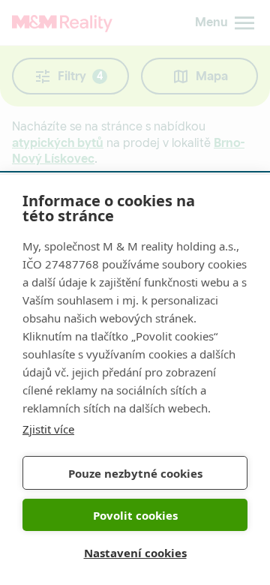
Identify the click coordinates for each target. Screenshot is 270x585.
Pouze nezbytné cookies (135, 473)
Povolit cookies (135, 515)
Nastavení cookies (135, 552)
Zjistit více (48, 429)
